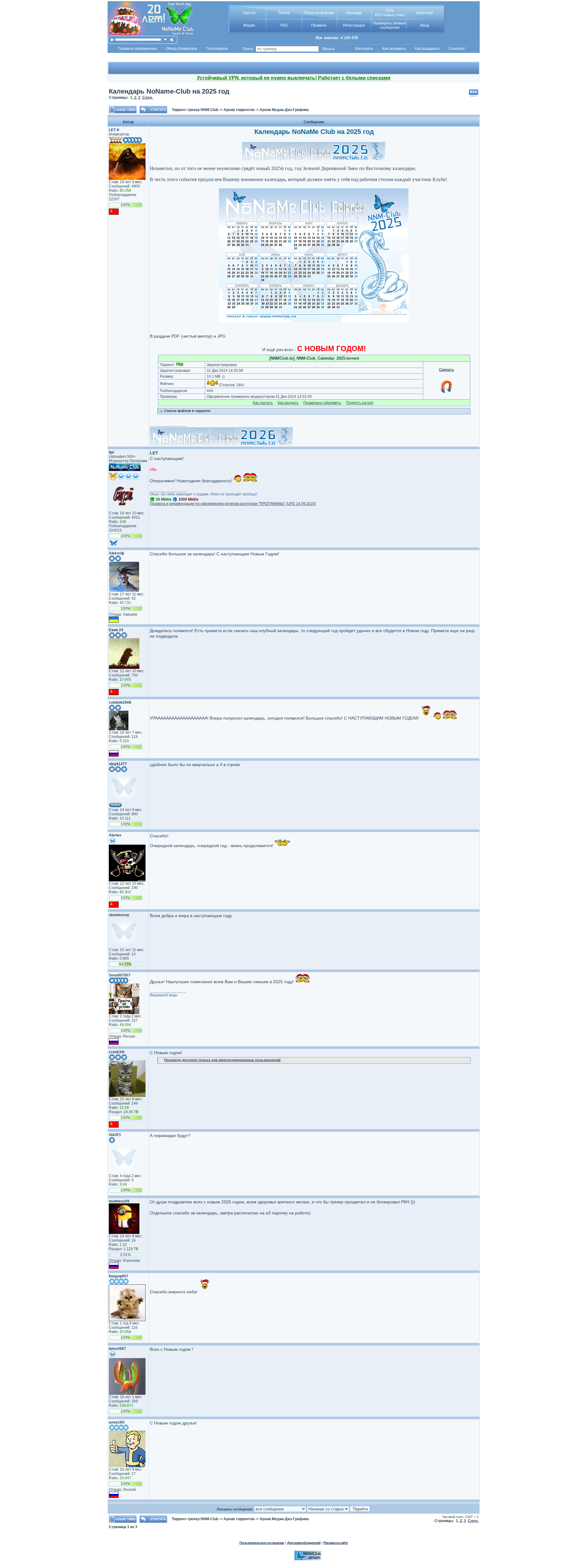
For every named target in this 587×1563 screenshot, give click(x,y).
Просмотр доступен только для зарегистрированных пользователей (222, 1060)
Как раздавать (427, 48)
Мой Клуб (424, 13)
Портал (249, 13)
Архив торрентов (238, 110)
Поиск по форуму (319, 13)
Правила (319, 25)
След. (147, 97)
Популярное (217, 48)
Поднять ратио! (359, 403)
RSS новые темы (389, 15)
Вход (424, 25)
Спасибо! (457, 48)
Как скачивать (394, 48)
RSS (389, 11)
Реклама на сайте (335, 1543)
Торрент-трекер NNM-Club (195, 110)
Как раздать (288, 403)
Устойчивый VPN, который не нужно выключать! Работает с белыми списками (293, 77)
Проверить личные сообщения (389, 25)
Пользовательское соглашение (261, 1543)
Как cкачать (263, 403)
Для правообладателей (303, 1543)
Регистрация (354, 25)
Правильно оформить (322, 403)
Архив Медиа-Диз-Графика (284, 110)
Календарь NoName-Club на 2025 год (169, 91)
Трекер (284, 13)
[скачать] (165, 40)
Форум (249, 25)
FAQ (283, 25)
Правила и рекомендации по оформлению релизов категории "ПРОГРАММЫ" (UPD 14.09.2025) (233, 504)
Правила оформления (137, 48)
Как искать (364, 48)
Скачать (446, 370)
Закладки (354, 13)
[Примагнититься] (446, 392)
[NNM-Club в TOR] (307, 1559)
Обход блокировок (181, 48)
